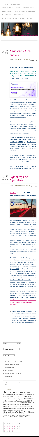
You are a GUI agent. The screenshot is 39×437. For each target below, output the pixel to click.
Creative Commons (18, 397)
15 (7, 428)
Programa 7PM (29, 406)
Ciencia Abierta (28, 394)
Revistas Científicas (24, 412)
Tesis (34, 412)
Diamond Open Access (20, 52)
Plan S (23, 404)
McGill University (23, 133)
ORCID (19, 404)
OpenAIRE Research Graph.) (19, 275)
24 (12, 429)
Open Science (12, 404)
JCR (33, 403)
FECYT (29, 401)
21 (4, 429)
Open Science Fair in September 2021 (20, 280)
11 (14, 426)
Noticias (29, 18)
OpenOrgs (13, 193)
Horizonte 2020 (18, 403)
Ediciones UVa (12, 401)
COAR (5, 397)
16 (9, 428)
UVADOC (17, 59)
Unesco (16, 415)
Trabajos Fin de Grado (28, 413)
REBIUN (5, 410)
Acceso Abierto (6, 14)
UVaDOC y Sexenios (28, 7)
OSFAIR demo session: (19, 311)
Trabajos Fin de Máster (8, 415)
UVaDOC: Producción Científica (11, 7)
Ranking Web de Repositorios (25, 408)
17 (12, 428)
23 (9, 429)
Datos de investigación (15, 399)
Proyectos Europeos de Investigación (13, 18)
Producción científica (19, 406)
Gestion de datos (8, 403)
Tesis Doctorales (7, 11)
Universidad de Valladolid (24, 415)
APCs (15, 394)
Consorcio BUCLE (19, 14)
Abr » (8, 433)
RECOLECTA (12, 410)
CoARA (10, 397)
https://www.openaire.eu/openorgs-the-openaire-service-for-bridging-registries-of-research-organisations (23, 302)
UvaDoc (13, 417)
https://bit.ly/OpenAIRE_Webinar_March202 (22, 168)
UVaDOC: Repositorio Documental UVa (13, 4)
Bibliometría (20, 394)
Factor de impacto (21, 401)
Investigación (27, 403)
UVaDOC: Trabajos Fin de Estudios (25, 11)
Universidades (6, 416)
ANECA (11, 394)
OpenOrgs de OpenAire (19, 178)
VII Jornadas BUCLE (22, 416)
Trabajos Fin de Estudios (17, 413)
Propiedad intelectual (9, 408)
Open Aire (6, 404)
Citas (33, 394)
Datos (27, 396)
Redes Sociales (19, 410)
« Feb (4, 433)
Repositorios (9, 412)
